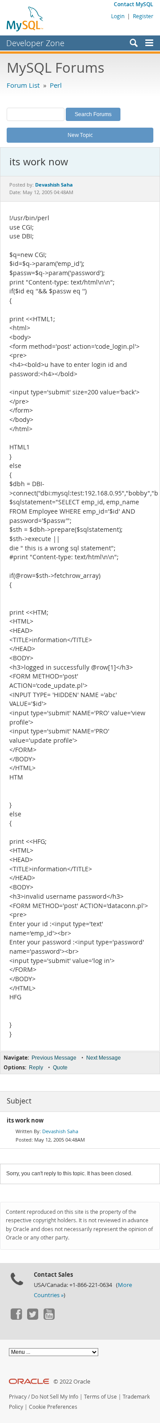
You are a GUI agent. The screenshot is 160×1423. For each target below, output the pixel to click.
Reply (36, 1067)
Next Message (103, 1058)
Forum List (23, 85)
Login (117, 15)
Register (143, 15)
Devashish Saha (60, 1131)
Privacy (18, 1396)
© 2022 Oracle (71, 1381)
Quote (60, 1067)
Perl (56, 85)
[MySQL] (25, 18)
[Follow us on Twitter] (32, 1317)
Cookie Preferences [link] (53, 1407)
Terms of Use (100, 1396)
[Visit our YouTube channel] (49, 1317)
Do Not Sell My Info (54, 1396)
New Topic (80, 134)
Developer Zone (35, 43)
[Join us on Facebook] (16, 1317)
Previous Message (54, 1058)
